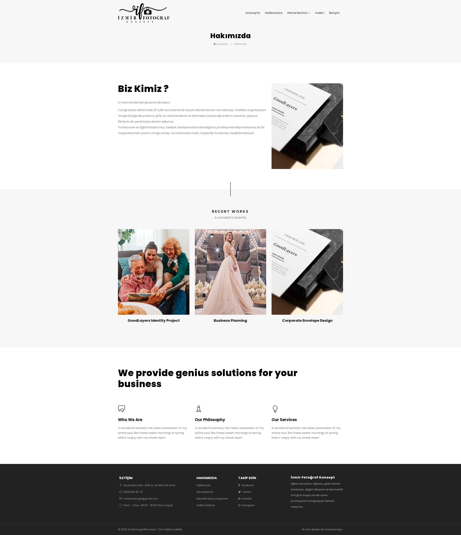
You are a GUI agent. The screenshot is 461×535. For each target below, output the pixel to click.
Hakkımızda (273, 13)
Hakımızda (240, 44)
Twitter (246, 492)
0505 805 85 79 (133, 492)
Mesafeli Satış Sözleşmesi (212, 498)
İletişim (334, 13)
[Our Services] (307, 409)
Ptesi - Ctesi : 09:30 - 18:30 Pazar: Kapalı (148, 505)
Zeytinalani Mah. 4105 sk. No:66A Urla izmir (149, 485)
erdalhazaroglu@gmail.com (140, 498)
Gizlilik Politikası (205, 505)
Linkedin (246, 498)
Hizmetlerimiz (204, 492)
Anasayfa (252, 13)
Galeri (319, 13)
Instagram (248, 505)
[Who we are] (153, 409)
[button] (300, 13)
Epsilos (316, 529)
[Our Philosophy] (230, 409)
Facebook (247, 485)
